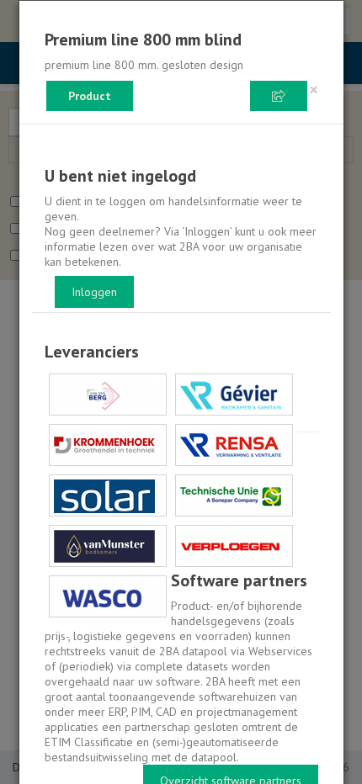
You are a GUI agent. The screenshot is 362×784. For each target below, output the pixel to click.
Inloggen (94, 291)
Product (89, 95)
